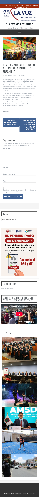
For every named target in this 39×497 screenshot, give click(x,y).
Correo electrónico (9, 174)
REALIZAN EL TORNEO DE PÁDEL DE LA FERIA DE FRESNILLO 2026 (18, 434)
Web (4, 181)
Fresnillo (6, 111)
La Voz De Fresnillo (20, 75)
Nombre (6, 167)
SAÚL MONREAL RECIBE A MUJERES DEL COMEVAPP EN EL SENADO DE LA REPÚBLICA (19, 341)
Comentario (7, 148)
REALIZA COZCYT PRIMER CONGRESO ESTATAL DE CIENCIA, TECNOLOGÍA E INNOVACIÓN (19, 364)
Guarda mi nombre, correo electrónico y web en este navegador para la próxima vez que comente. (19, 191)
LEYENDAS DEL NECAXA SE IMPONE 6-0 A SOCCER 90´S (10, 122)
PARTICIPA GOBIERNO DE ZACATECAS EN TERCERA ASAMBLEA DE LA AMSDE (21, 6)
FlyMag (24, 493)
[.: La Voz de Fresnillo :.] (19, 15)
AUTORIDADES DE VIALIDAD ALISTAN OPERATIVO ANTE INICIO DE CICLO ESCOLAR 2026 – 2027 (19, 457)
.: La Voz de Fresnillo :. (19, 24)
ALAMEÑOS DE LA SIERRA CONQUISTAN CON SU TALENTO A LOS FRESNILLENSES (18, 387)
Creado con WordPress (10, 493)
